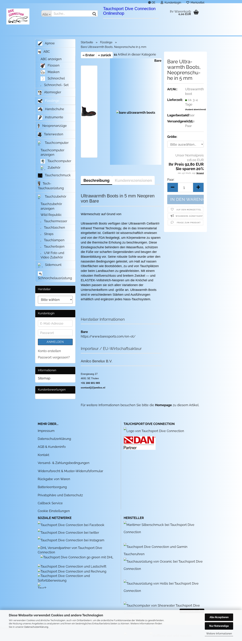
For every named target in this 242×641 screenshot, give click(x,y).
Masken (53, 72)
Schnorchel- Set (56, 85)
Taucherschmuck (57, 175)
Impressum (46, 431)
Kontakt (43, 455)
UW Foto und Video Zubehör (52, 255)
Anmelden (55, 342)
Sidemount (52, 265)
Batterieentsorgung (52, 487)
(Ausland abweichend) (195, 109)
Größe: (172, 137)
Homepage (163, 405)
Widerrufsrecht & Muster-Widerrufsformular (70, 471)
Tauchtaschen (54, 227)
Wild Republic (51, 215)
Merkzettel (196, 2)
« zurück (104, 55)
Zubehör (53, 167)
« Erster (89, 55)
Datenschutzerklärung (36, 627)
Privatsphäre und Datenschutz (60, 495)
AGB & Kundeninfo (52, 447)
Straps (48, 234)
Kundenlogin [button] (172, 2)
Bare (157, 60)
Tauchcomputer (56, 143)
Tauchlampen (53, 240)
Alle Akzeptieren (219, 617)
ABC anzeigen (51, 59)
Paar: (170, 179)
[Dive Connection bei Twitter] (70, 532)
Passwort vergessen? (54, 357)
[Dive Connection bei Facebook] (73, 525)
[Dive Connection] (18, 16)
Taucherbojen (53, 246)
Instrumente (53, 117)
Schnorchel (56, 78)
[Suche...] (94, 13)
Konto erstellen (49, 351)
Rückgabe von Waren (54, 479)
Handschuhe (54, 109)
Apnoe (49, 43)
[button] (151, 1)
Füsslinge (51, 101)
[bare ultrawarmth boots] (135, 111)
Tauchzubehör (55, 196)
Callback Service (50, 503)
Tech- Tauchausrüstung (51, 186)
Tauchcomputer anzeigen (52, 152)
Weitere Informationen (219, 633)
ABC (46, 51)
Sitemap (44, 378)
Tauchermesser (55, 221)
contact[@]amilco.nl (93, 387)
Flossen (53, 65)
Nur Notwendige (219, 626)
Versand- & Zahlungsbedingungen (63, 463)
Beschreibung (96, 180)
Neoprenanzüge (54, 126)
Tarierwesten (53, 134)
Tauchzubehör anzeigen (51, 206)
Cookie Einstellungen (54, 511)
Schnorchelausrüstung (55, 278)
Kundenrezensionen (133, 180)
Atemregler (52, 92)
